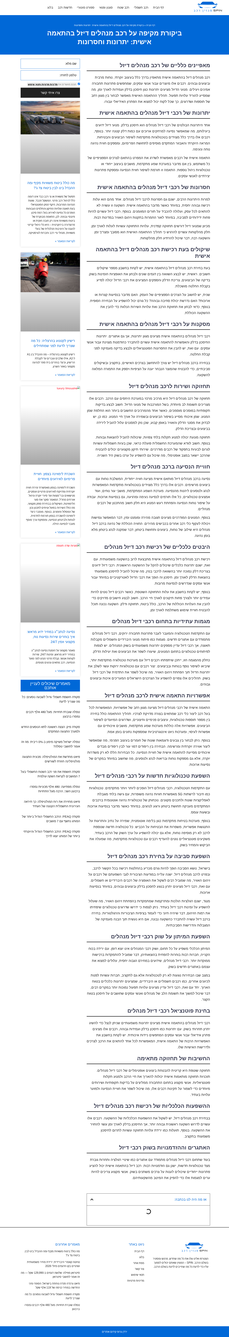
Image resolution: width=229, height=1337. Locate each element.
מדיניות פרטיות (49, 84)
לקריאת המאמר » (65, 241)
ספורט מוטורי (85, 7)
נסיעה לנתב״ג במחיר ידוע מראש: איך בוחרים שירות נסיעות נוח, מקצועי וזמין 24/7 (51, 637)
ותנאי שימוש (34, 84)
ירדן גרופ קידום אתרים (114, 1331)
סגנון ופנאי (106, 7)
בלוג (50, 7)
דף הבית (158, 7)
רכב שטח (123, 7)
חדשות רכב (65, 7)
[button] (92, 1199)
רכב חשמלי (141, 7)
